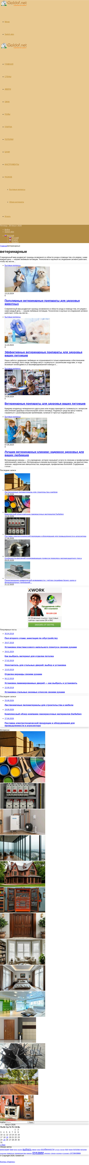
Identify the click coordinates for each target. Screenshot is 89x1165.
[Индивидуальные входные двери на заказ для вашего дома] (18, 1042)
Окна (7, 102)
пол (66, 1149)
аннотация (4, 1149)
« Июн (2, 1145)
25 (4, 1140)
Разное (8, 177)
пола (71, 1149)
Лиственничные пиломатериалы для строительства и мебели (31, 492)
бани (11, 1149)
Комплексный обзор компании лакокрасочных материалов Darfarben (34, 514)
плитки (62, 1149)
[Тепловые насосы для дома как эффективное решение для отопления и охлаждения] (22, 834)
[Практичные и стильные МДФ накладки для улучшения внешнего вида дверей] (22, 938)
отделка (57, 1149)
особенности (47, 1149)
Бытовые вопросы (17, 189)
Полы (7, 114)
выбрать (27, 1149)
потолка (76, 1149)
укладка (59, 1153)
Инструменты (12, 164)
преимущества (20, 1153)
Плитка (8, 127)
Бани (7, 152)
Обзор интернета (16, 202)
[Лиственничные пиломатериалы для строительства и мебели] (17, 490)
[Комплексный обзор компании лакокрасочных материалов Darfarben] (17, 512)
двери (34, 1149)
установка (75, 1153)
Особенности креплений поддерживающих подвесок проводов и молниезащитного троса (43, 558)
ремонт (29, 1153)
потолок (83, 1149)
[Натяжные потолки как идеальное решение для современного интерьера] (22, 1016)
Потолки (9, 139)
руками (38, 1153)
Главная (3, 246)
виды (15, 1149)
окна (38, 1149)
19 (7, 1137)
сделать (47, 1153)
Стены (8, 77)
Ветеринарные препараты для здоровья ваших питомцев (45, 403)
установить (66, 1153)
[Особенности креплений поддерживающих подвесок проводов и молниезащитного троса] (17, 556)
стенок (53, 1153)
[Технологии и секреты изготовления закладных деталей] (22, 1068)
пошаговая (3, 1153)
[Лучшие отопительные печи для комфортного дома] (17, 1120)
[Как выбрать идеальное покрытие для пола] (19, 1094)
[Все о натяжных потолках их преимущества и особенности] (22, 990)
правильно (10, 1153)
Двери (8, 89)
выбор (20, 1149)
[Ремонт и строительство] (13, 7)
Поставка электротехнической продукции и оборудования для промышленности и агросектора (45, 536)
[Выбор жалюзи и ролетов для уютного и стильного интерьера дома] (22, 964)
